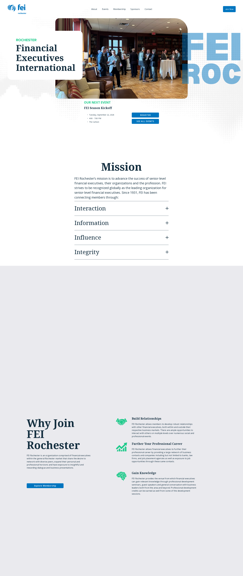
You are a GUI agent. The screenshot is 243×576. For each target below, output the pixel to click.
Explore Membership (45, 485)
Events (105, 9)
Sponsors (135, 9)
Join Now (229, 9)
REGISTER (145, 115)
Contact (148, 9)
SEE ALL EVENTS (145, 121)
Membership (119, 9)
